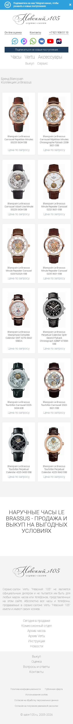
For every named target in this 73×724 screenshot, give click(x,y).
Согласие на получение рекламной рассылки (36, 706)
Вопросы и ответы (36, 666)
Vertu (30, 57)
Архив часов (36, 631)
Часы (16, 57)
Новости (36, 646)
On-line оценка (13, 32)
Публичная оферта (54, 689)
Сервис (42, 63)
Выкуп (29, 63)
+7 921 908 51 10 (58, 32)
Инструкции (36, 641)
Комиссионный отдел (36, 625)
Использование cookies (36, 694)
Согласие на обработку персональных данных (36, 700)
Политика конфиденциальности (25, 689)
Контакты (35, 32)
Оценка (37, 661)
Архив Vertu (36, 636)
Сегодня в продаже (36, 621)
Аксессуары (50, 57)
